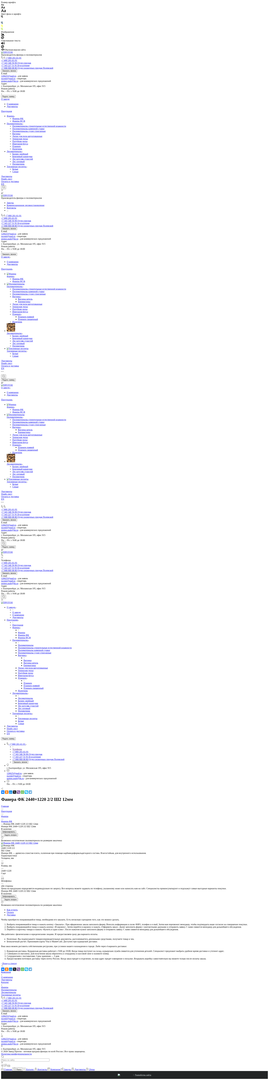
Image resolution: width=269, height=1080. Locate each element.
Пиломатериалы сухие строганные (29, 131)
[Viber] (18, 792)
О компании (12, 104)
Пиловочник (18, 164)
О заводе (5, 99)
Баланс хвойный (20, 154)
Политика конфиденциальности (16, 1054)
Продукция (6, 111)
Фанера (10, 116)
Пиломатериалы (15, 123)
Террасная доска (20, 139)
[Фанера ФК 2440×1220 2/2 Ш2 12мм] (19, 843)
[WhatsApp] (22, 792)
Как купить (12, 910)
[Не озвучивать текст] (2, 47)
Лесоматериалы (14, 151)
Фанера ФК (17, 118)
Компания (6, 972)
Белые (15, 169)
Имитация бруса (20, 144)
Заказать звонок (9, 71)
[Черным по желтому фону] (2, 26)
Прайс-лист (6, 179)
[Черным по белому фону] (2, 17)
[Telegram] (30, 792)
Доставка (11, 915)
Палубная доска (19, 141)
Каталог (5, 982)
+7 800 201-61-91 (13, 58)
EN (2, 184)
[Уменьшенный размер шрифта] (2, 5)
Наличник (17, 149)
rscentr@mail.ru (8, 78)
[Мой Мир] (10, 792)
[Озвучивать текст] (3, 44)
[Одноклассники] (6, 792)
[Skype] (26, 792)
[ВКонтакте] (2, 792)
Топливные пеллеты (17, 166)
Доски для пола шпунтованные (27, 136)
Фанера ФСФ (18, 121)
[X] (14, 792)
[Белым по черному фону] (2, 20)
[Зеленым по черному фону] (2, 29)
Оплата (10, 912)
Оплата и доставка (10, 181)
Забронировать (8, 832)
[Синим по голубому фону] (2, 23)
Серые (15, 171)
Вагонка (16, 134)
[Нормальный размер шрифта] (3, 8)
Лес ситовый (18, 161)
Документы (12, 106)
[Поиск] (3, 187)
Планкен (16, 146)
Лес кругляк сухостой (22, 159)
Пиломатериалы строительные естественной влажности (39, 126)
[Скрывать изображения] (2, 38)
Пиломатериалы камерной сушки (28, 128)
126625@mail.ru (8, 76)
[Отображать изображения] (2, 35)
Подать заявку (8, 96)
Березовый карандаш (22, 156)
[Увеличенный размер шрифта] (3, 11)
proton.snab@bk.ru (9, 81)
